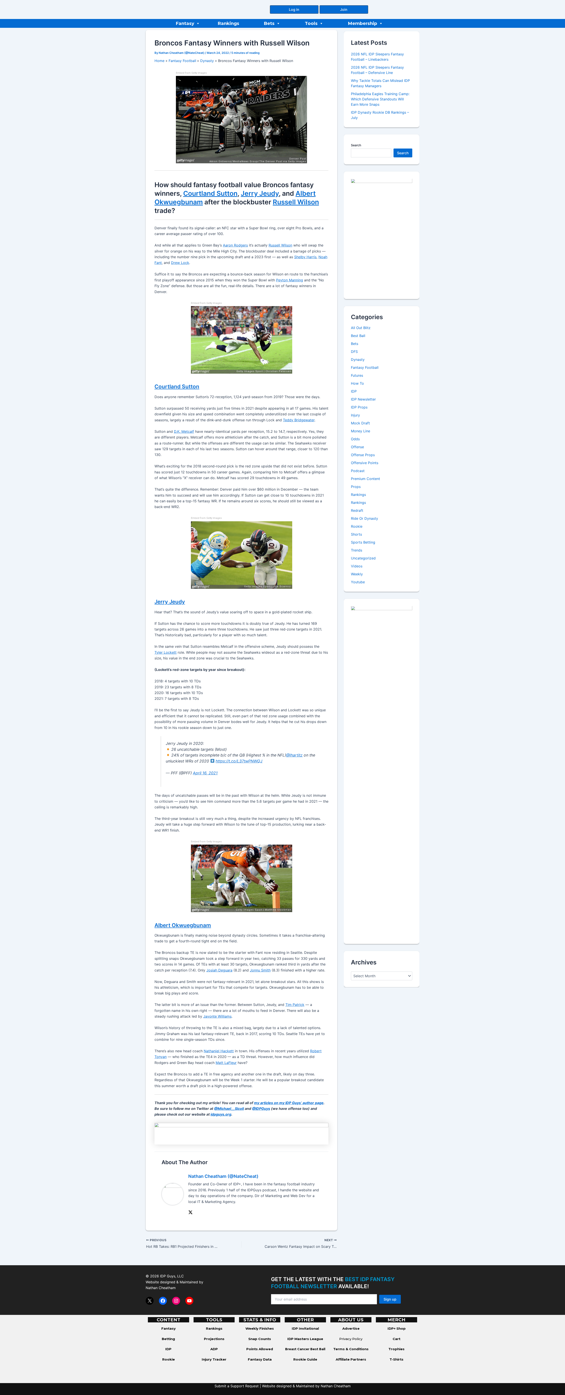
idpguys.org (221, 1114)
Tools (311, 23)
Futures (357, 375)
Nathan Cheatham (161, 1288)
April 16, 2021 (205, 773)
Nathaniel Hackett (219, 1051)
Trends (356, 550)
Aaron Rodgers (235, 245)
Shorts (356, 534)
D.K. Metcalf (184, 431)
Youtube (358, 582)
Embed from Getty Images (191, 73)
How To (357, 383)
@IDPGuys (261, 1108)
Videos (356, 566)
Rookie (356, 526)
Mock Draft (360, 423)
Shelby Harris (305, 257)
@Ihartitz (294, 755)
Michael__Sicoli (231, 1108)
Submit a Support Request (237, 1386)
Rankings (228, 23)
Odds (355, 439)
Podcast (358, 471)
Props (356, 487)
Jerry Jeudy (260, 193)
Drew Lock (180, 262)
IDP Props (359, 407)
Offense (357, 447)
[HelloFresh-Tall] (381, 235)
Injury (355, 415)
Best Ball (358, 336)
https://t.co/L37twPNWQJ (239, 761)
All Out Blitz (361, 328)
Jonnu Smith (260, 970)
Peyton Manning (289, 280)
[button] (294, 9)
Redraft (357, 510)
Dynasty (358, 360)
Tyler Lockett (165, 652)
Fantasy (185, 23)
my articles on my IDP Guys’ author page (289, 1103)
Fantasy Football (365, 367)
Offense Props (363, 455)
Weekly (357, 574)
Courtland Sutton (210, 193)
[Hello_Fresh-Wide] (241, 1133)
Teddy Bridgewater (299, 420)
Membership (362, 23)
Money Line (360, 431)
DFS (354, 352)
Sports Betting (363, 542)
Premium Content (365, 479)
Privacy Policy (350, 1339)
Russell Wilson (296, 202)
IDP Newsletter (363, 399)
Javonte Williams (217, 1016)
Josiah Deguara (219, 970)
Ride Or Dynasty (364, 518)
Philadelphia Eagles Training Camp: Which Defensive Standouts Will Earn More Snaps (380, 99)
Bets (269, 23)
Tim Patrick (294, 1004)
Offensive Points (364, 463)
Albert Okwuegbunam (182, 925)
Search (356, 145)
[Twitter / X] (190, 1212)
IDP (354, 391)
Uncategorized (363, 558)
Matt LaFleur (226, 1062)
